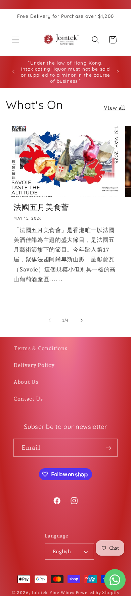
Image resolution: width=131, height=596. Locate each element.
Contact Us (28, 399)
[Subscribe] (108, 448)
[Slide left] (49, 320)
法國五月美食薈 (41, 207)
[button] (15, 39)
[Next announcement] (118, 72)
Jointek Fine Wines (53, 592)
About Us (26, 382)
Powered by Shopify (98, 592)
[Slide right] (81, 320)
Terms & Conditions (40, 348)
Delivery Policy (33, 365)
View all (114, 108)
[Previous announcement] (13, 72)
